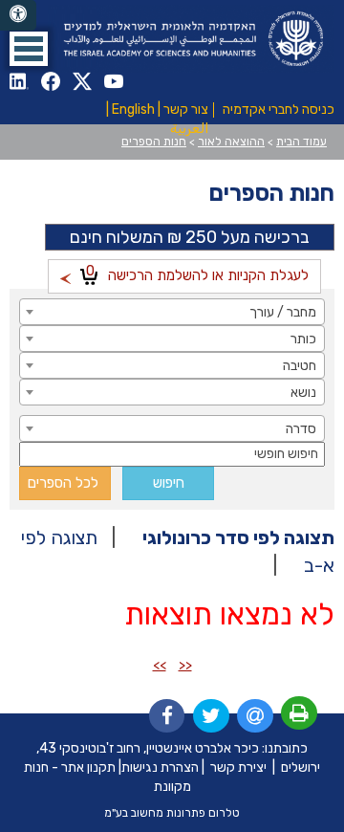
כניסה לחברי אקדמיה (278, 109)
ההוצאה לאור (231, 141)
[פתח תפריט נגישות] (18, 15)
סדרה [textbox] (301, 429)
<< (185, 665)
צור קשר (185, 109)
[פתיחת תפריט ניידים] (29, 49)
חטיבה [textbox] (299, 366)
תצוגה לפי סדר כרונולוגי (238, 537)
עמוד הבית (301, 141)
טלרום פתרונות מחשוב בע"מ (172, 813)
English (133, 109)
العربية (189, 128)
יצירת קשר (238, 767)
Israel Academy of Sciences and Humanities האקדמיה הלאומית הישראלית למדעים (191, 39)
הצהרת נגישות (160, 767)
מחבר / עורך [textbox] (282, 312)
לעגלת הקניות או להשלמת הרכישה (197, 273)
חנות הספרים (153, 141)
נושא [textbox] (303, 392)
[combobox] (172, 311)
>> (159, 665)
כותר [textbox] (303, 339)
